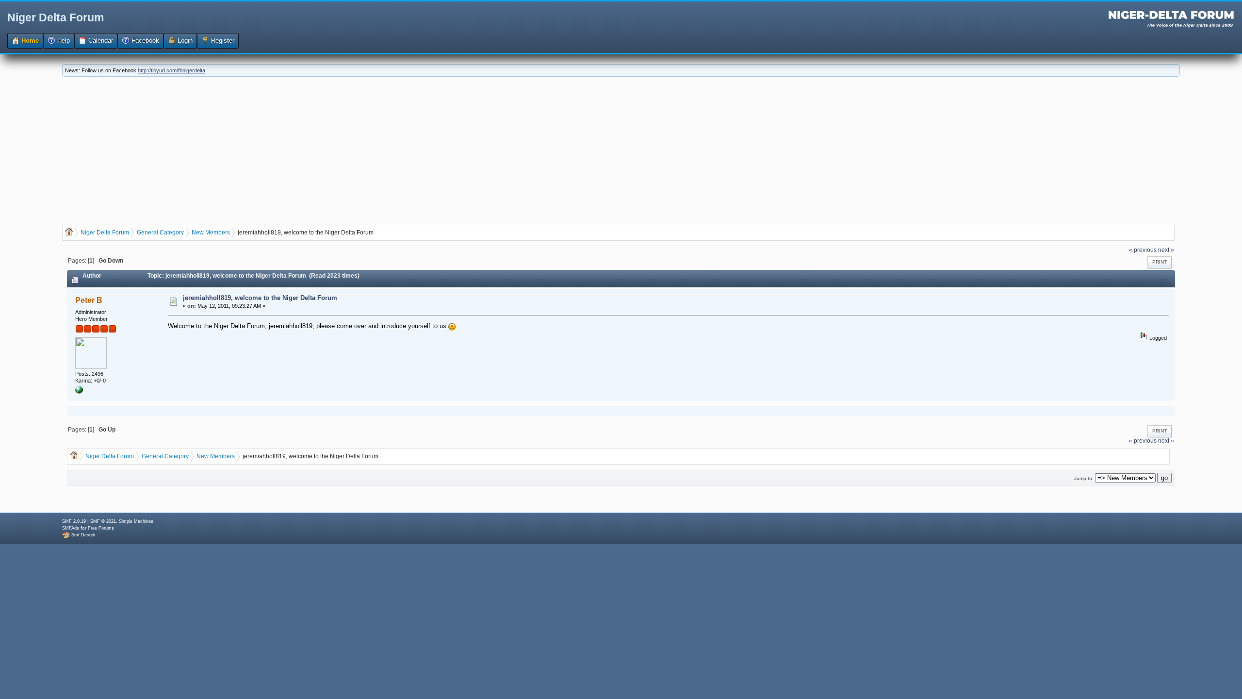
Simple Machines (136, 521)
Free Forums (101, 528)
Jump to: (1084, 478)
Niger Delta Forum (55, 17)
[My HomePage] (79, 392)
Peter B (88, 300)
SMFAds (70, 528)
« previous (1143, 250)
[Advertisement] (621, 149)
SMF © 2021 (103, 521)
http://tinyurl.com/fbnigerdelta (171, 70)
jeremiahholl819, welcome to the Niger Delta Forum (260, 297)
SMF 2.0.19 (74, 521)
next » (1166, 250)
